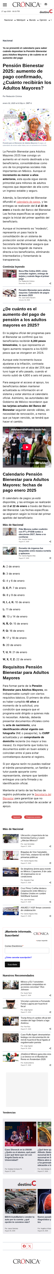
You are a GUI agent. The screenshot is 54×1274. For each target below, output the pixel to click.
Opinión (43, 19)
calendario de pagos (28, 201)
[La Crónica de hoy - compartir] (50, 283)
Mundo (32, 19)
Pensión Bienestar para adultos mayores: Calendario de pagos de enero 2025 (34, 293)
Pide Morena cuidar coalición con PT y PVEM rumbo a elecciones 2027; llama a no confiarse (33, 533)
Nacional (8, 19)
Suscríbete (12, 964)
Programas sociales (33, 817)
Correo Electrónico (14, 946)
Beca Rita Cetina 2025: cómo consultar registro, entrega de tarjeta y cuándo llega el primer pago (34, 275)
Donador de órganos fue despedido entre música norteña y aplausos (35, 551)
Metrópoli (21, 19)
